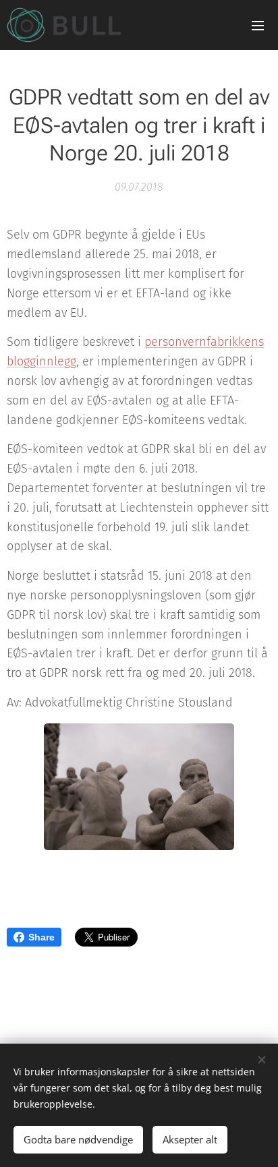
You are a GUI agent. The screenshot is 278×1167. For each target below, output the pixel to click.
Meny (257, 24)
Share (41, 937)
